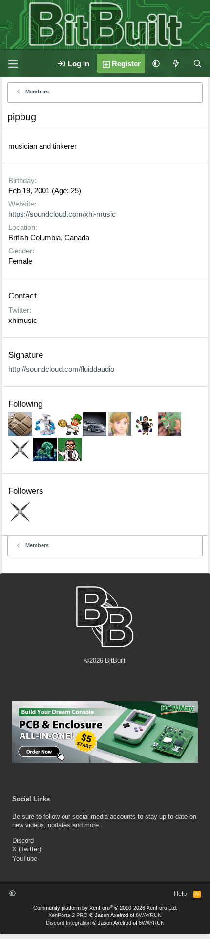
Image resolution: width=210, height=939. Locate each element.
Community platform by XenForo (105, 908)
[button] (156, 63)
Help (180, 893)
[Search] (197, 63)
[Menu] (12, 63)
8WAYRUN (149, 915)
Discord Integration (68, 923)
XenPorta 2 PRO (68, 915)
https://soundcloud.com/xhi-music (62, 214)
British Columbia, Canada (48, 237)
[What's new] (176, 63)
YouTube (24, 858)
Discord (23, 840)
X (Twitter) (26, 849)
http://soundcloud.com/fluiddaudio (61, 369)
